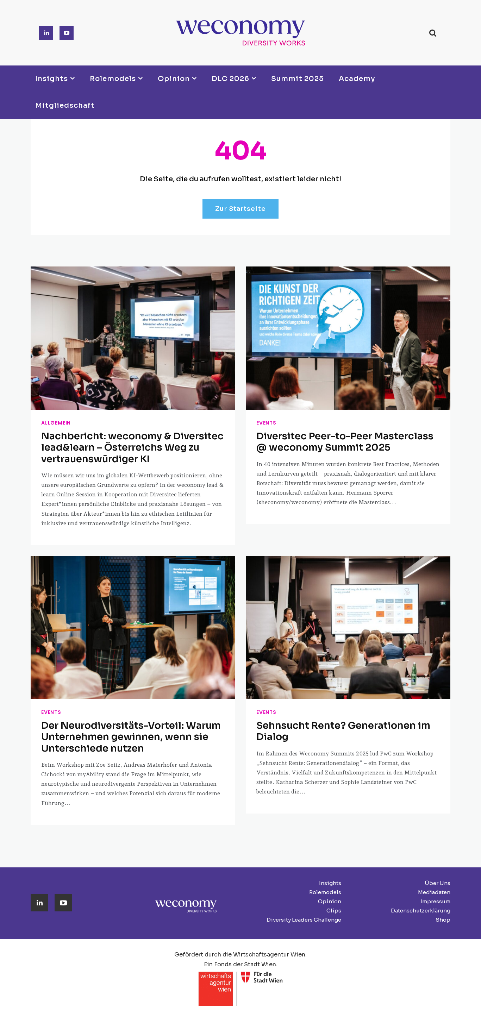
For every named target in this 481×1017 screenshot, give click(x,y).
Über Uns (437, 883)
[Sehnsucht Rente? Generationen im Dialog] (348, 627)
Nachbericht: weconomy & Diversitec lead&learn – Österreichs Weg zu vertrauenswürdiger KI (132, 447)
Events (266, 422)
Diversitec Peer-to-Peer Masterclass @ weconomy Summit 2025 (344, 441)
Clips (333, 910)
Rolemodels (325, 892)
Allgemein (56, 422)
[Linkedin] (46, 33)
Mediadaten (434, 892)
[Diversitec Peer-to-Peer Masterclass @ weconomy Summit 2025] (348, 338)
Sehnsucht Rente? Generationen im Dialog (343, 731)
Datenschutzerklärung (420, 910)
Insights (330, 883)
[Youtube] (67, 33)
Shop (443, 919)
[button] (432, 33)
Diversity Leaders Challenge (304, 919)
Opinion (329, 901)
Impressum (435, 901)
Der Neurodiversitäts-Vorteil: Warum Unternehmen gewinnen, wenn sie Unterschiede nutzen (131, 737)
